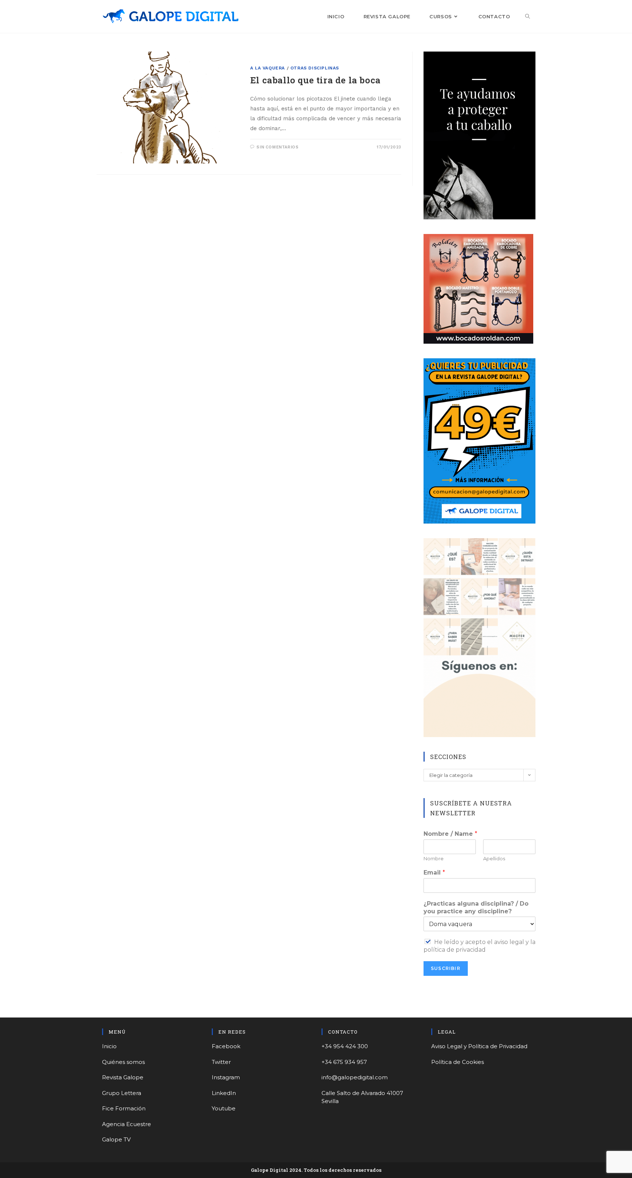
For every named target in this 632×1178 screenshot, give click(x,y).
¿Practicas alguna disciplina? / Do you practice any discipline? (476, 907)
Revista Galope (122, 1077)
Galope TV (116, 1139)
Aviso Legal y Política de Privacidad (479, 1046)
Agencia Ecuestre (126, 1124)
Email (434, 872)
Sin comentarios (277, 147)
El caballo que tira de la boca (315, 80)
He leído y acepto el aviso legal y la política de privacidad (479, 946)
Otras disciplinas (314, 68)
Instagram (226, 1077)
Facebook (226, 1046)
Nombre (434, 858)
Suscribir (445, 968)
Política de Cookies (457, 1061)
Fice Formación (124, 1108)
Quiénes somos (123, 1061)
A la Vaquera (267, 68)
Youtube (224, 1108)
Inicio (109, 1046)
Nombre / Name (450, 833)
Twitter (221, 1061)
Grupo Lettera (121, 1093)
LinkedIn (224, 1093)
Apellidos (494, 858)
